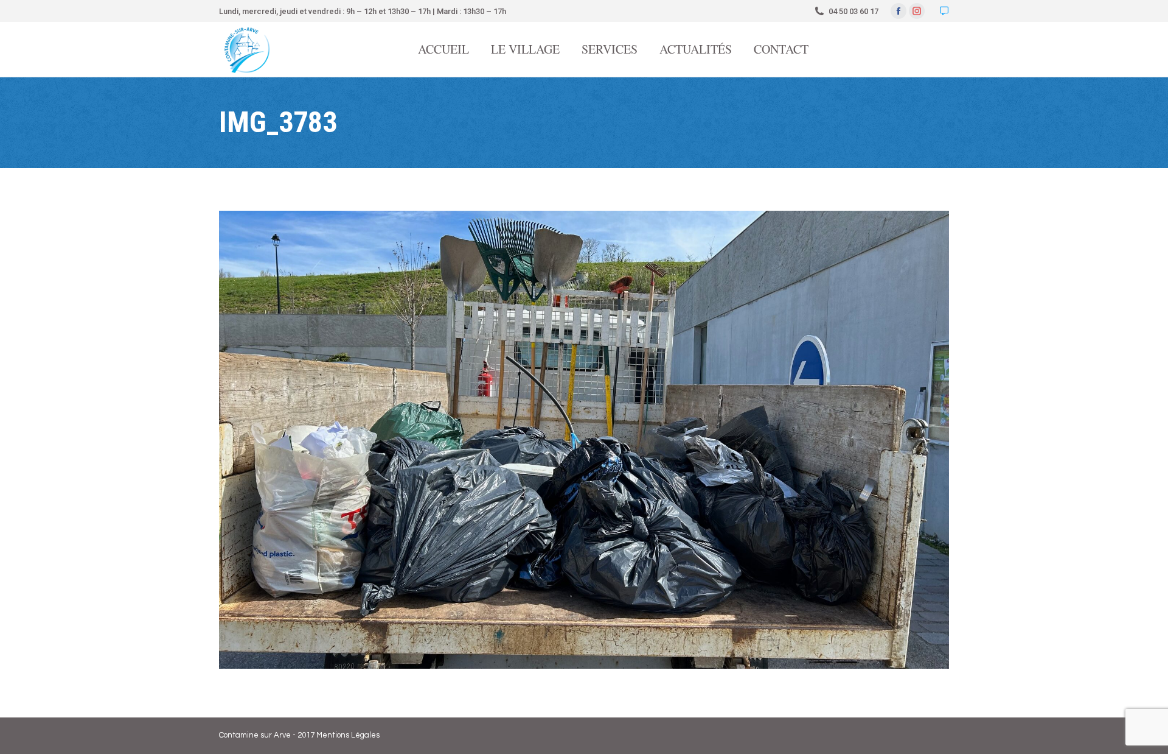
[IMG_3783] (584, 440)
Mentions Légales (348, 735)
